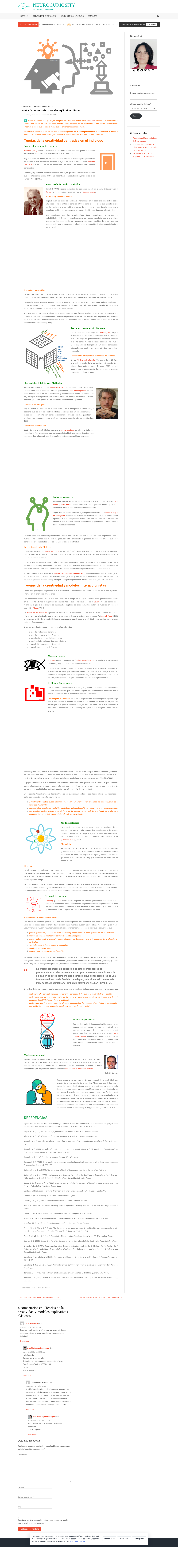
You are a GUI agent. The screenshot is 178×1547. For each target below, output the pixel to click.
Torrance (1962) (30, 151)
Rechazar (124, 1539)
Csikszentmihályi (68, 840)
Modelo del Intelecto (86, 360)
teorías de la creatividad (41, 1288)
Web (19, 1507)
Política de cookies (77, 1541)
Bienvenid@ (136, 36)
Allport (36, 608)
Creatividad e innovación (45, 16)
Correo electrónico (26, 1497)
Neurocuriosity (54, 5)
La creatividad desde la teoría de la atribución (99, 1298)
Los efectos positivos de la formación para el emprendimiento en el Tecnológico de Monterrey (72, 24)
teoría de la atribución (37, 613)
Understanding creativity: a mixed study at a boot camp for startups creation (145, 147)
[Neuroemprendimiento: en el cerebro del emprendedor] (114, 24)
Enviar (136, 116)
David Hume (66, 504)
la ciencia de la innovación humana (79, 1069)
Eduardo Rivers (31, 1323)
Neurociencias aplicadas (72, 16)
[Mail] (153, 71)
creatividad (90, 121)
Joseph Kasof (107, 616)
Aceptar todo (109, 1539)
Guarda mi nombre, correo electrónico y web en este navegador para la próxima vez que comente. (43, 1521)
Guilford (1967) (105, 332)
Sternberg (50, 901)
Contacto (92, 16)
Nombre (21, 1487)
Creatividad (26, 106)
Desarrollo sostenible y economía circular (41, 1298)
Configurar (139, 1539)
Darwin (48, 192)
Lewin (96, 602)
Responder (24, 1341)
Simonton (52, 660)
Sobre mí (24, 16)
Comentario (23, 1454)
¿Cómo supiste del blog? (140, 104)
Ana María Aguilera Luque (31, 115)
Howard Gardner (56, 387)
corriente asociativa (51, 551)
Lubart (58, 901)
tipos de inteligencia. (77, 391)
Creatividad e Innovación (43, 106)
